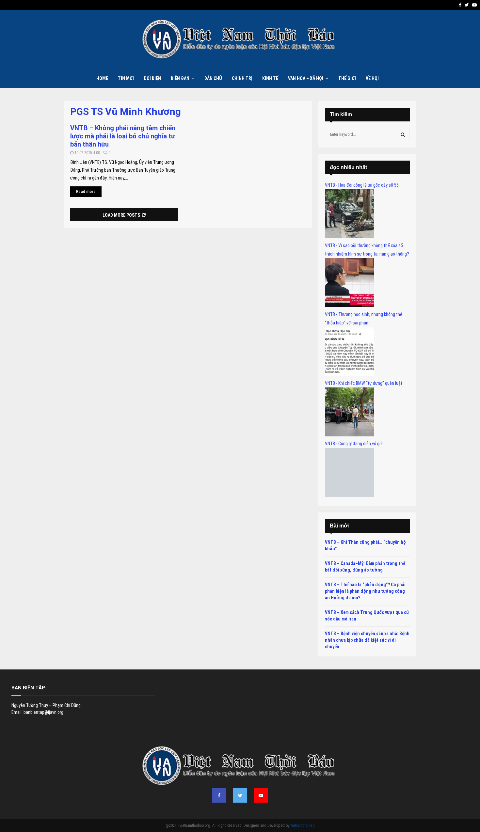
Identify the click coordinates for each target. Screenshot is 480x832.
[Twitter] (240, 795)
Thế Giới (347, 78)
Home (102, 78)
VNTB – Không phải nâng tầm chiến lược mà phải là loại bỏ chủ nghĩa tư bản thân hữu (122, 136)
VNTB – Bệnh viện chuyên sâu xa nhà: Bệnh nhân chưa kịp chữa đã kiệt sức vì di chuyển (367, 640)
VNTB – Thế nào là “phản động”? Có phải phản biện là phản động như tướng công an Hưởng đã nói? (365, 591)
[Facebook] (219, 795)
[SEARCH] (403, 134)
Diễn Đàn (180, 78)
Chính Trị (242, 78)
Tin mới (126, 78)
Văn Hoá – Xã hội (305, 78)
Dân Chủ (213, 78)
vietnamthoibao (302, 825)
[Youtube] (261, 795)
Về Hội (372, 78)
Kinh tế (270, 78)
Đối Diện (152, 78)
